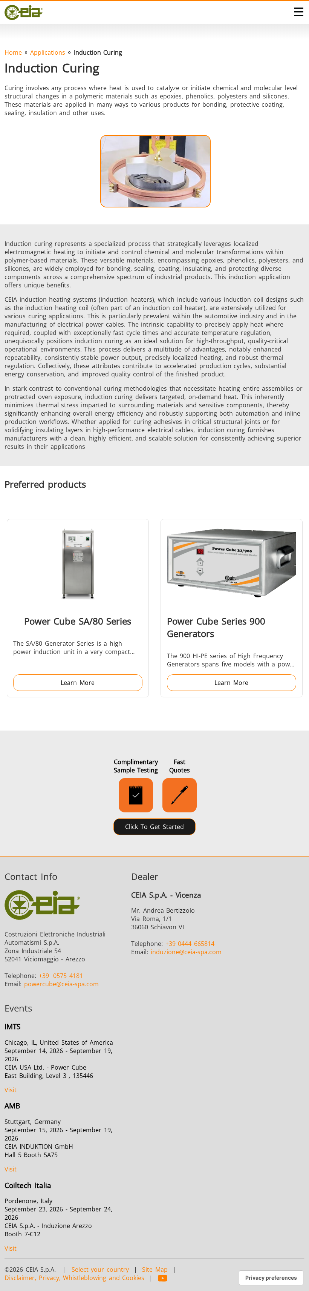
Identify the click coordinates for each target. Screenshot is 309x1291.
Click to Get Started (154, 827)
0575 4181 (61, 976)
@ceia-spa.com (61, 984)
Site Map (155, 1269)
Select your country (100, 1269)
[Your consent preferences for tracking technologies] (271, 1278)
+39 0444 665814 (189, 943)
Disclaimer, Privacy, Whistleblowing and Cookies (74, 1278)
